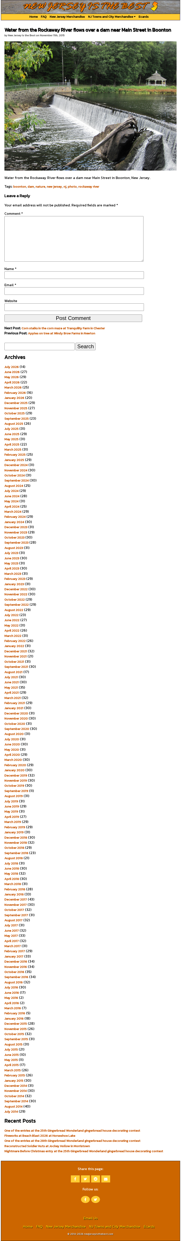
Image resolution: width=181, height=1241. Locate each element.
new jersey (54, 186)
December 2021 (15, 651)
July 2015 (11, 1049)
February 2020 (15, 765)
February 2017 (14, 951)
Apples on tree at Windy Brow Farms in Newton (61, 333)
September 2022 (16, 604)
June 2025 (11, 434)
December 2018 (15, 837)
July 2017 (11, 925)
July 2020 (11, 739)
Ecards (144, 16)
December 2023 (15, 527)
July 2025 (11, 428)
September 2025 (16, 418)
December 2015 (15, 1023)
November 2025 (15, 408)
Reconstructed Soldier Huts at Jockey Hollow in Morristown (47, 1146)
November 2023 (15, 532)
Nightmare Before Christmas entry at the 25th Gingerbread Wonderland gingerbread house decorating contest (83, 1151)
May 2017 (11, 935)
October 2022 (14, 599)
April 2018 (11, 878)
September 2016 (16, 977)
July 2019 (11, 801)
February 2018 (14, 889)
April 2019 (11, 816)
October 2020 (14, 723)
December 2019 (15, 775)
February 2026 (15, 392)
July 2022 (11, 615)
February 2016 (14, 1013)
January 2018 (14, 894)
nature (40, 186)
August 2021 (13, 672)
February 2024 (15, 516)
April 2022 (11, 630)
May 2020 (11, 749)
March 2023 (12, 573)
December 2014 (15, 1085)
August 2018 (13, 858)
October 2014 (14, 1096)
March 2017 (12, 946)
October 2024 (14, 475)
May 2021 (11, 687)
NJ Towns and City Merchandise (111, 16)
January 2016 (14, 1018)
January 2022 (14, 645)
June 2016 (11, 992)
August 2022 (13, 609)
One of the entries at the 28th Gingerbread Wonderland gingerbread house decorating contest (72, 1140)
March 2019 (12, 821)
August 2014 (13, 1106)
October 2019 (14, 785)
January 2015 (13, 1080)
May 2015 (11, 1059)
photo (72, 186)
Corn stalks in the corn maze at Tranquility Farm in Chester (63, 328)
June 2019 (11, 806)
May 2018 (11, 873)
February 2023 (14, 578)
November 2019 (15, 780)
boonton (19, 186)
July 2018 (11, 863)
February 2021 (14, 702)
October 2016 (14, 971)
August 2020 (14, 733)
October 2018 (14, 847)
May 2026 (11, 377)
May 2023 (11, 563)
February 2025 (15, 454)
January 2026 (14, 397)
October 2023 (14, 537)
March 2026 (13, 387)
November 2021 (15, 656)
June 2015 (11, 1054)
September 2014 (16, 1101)
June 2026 (12, 371)
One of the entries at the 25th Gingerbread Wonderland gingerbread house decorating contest (72, 1130)
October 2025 (14, 413)
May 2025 (11, 439)
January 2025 (14, 459)
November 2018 (15, 842)
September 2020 (16, 728)
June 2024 (11, 496)
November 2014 (15, 1090)
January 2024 (14, 522)
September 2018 (16, 853)
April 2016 (11, 1003)
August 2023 (13, 547)
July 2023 (11, 552)
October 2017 (14, 909)
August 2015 (13, 1044)
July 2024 (11, 490)
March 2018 (12, 883)
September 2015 (16, 1039)
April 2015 (11, 1064)
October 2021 (14, 661)
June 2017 (11, 930)
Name (10, 268)
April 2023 (11, 568)
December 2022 (16, 589)
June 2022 (11, 620)
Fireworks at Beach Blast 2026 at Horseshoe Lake (39, 1135)
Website (10, 300)
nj (65, 186)
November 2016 (15, 966)
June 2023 (11, 558)
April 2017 (11, 940)
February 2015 (14, 1075)
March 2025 (12, 449)
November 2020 (16, 718)
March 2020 (13, 759)
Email (10, 284)
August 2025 (13, 423)
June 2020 (12, 744)
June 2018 (11, 868)
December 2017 (15, 899)
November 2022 (15, 594)
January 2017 (13, 956)
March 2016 (12, 1008)
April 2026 (12, 382)
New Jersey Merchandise (67, 16)
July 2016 (11, 987)
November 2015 (15, 1028)
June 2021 (11, 682)
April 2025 (11, 444)
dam (31, 186)
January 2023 (14, 584)
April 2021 (11, 692)
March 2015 (12, 1070)
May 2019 (11, 811)
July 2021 (11, 677)
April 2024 (11, 506)
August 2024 (13, 485)
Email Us (90, 1218)
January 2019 (14, 832)
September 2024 (16, 480)
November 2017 (15, 904)
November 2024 (15, 470)
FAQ (44, 16)
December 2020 (16, 713)
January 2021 (13, 708)
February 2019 (14, 827)
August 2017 (13, 920)
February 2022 (15, 640)
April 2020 (12, 754)
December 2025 (16, 402)
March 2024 (12, 511)
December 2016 (15, 961)
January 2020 (14, 770)
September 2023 (16, 542)
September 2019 (16, 790)
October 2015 (14, 1034)
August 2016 (13, 982)
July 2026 (11, 366)
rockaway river (88, 186)
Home (33, 16)
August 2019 (13, 796)
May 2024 (11, 501)
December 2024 (16, 465)
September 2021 (16, 666)
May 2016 (11, 997)
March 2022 (12, 635)
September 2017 (16, 915)
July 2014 (11, 1111)
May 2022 (11, 625)
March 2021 (12, 697)
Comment (13, 213)
